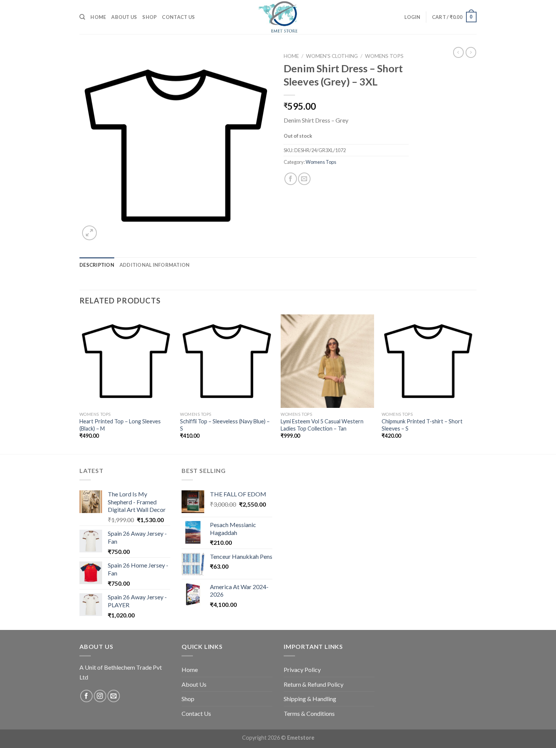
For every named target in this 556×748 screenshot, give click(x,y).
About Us (124, 17)
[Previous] (79, 383)
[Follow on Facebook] (86, 696)
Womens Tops (384, 56)
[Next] (474, 383)
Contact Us (178, 17)
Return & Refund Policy (313, 684)
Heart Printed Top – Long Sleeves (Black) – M (120, 425)
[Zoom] (89, 232)
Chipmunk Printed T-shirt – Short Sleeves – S (422, 425)
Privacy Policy (302, 669)
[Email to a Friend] (304, 179)
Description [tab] (96, 265)
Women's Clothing (332, 56)
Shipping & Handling (310, 698)
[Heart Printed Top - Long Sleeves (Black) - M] (126, 361)
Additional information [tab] (155, 265)
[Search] (82, 17)
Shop (149, 17)
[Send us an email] (113, 696)
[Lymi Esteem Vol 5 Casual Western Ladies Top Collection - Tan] (327, 361)
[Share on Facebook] (290, 179)
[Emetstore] (278, 17)
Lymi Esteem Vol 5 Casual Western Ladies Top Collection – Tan (322, 425)
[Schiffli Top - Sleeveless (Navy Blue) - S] (226, 361)
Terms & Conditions (309, 713)
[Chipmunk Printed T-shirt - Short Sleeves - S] (428, 361)
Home (98, 17)
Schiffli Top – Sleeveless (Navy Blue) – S (225, 425)
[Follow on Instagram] (100, 696)
